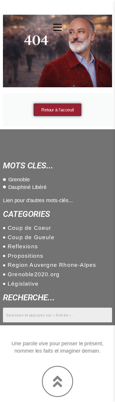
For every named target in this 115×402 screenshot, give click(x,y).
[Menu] (57, 27)
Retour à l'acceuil (57, 109)
